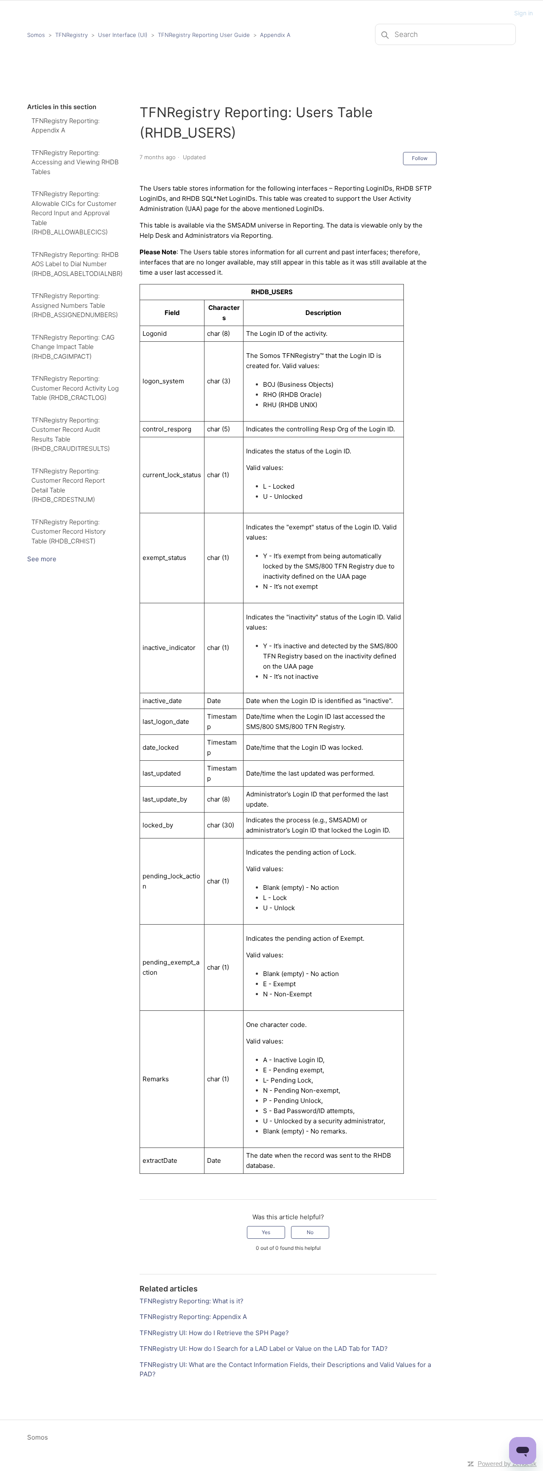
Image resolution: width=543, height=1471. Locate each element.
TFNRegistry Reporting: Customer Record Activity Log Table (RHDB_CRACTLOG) (75, 388)
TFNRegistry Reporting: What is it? (192, 1301)
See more (41, 559)
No (310, 1232)
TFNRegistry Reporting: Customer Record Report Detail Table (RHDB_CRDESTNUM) (68, 485)
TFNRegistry (72, 34)
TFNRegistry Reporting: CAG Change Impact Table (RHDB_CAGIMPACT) (73, 346)
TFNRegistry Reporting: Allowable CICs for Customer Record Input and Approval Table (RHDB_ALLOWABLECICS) (73, 213)
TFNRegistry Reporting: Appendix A (65, 126)
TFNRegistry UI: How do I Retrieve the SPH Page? (214, 1333)
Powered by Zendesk (507, 1463)
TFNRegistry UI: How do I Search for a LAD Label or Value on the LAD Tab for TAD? (264, 1348)
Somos (36, 34)
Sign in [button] (523, 13)
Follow (420, 158)
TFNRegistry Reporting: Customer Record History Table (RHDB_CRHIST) (68, 531)
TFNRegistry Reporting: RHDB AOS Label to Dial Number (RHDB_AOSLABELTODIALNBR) (77, 264)
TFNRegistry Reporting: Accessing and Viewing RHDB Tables (75, 162)
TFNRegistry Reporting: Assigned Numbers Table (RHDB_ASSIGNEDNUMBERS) (74, 305)
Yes (266, 1232)
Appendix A (275, 34)
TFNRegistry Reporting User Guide (204, 34)
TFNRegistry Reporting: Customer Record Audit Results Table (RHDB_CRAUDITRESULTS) (70, 434)
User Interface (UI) (123, 34)
